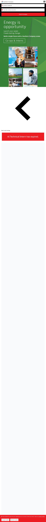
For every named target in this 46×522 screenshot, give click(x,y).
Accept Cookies (5, 520)
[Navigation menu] (44, 2)
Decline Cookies (14, 520)
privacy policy (42, 516)
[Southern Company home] (7, 1)
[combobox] (23, 5)
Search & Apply (23, 14)
